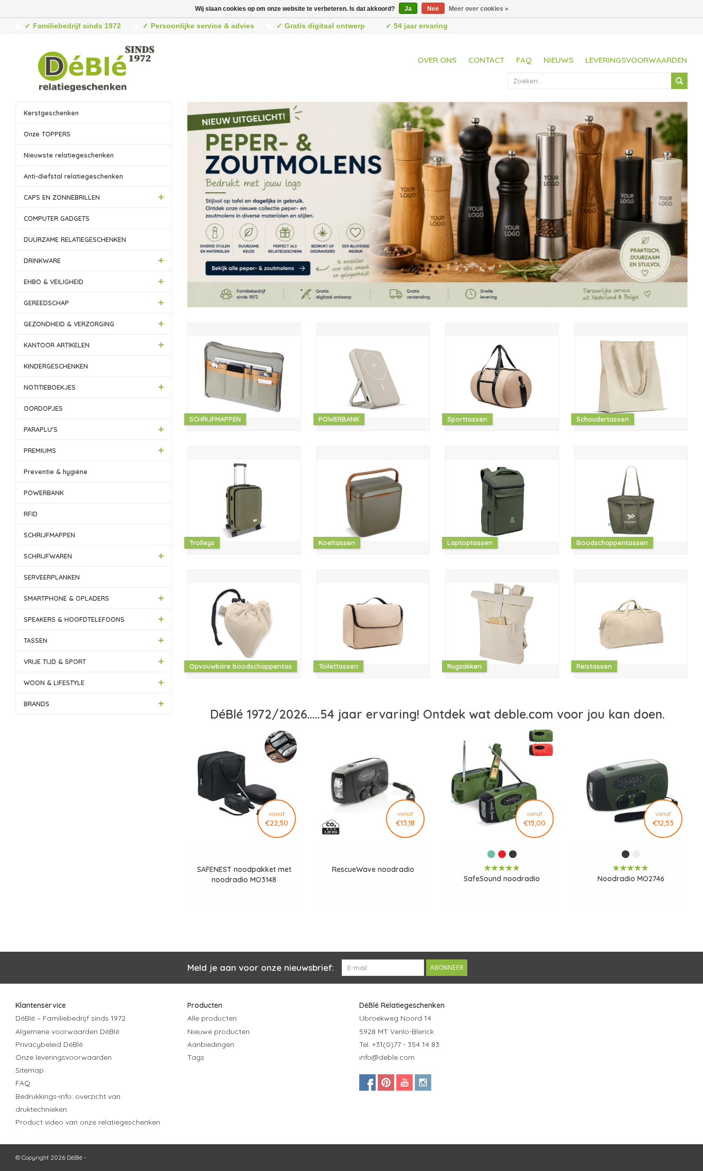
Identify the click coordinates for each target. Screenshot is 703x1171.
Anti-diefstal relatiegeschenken (73, 176)
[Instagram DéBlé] (423, 1082)
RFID (31, 514)
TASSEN (35, 640)
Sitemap (29, 1070)
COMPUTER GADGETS (57, 218)
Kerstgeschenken (51, 113)
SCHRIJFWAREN (48, 556)
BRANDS (36, 704)
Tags (195, 1057)
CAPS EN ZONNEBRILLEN (62, 197)
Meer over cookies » (478, 8)
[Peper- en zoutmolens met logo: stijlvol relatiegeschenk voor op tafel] (437, 204)
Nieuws (558, 60)
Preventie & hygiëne (55, 471)
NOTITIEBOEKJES (50, 387)
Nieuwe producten (218, 1031)
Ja (408, 8)
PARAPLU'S (41, 429)
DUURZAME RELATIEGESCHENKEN (75, 239)
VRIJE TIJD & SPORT (55, 661)
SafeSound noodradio (502, 878)
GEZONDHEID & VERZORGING (69, 324)
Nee (433, 8)
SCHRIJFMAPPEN (49, 535)
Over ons (436, 60)
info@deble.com (387, 1057)
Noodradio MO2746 (630, 878)
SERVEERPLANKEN (52, 577)
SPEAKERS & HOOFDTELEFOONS (74, 619)
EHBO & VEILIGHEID (53, 281)
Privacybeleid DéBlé (49, 1044)
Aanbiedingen (210, 1044)
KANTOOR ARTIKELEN (57, 345)
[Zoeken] (679, 81)
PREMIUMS (40, 450)
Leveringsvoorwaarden (636, 60)
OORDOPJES (43, 408)
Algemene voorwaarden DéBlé (67, 1031)
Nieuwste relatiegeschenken (69, 155)
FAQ (524, 60)
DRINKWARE (42, 260)
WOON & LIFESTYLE (54, 682)
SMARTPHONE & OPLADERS (66, 598)
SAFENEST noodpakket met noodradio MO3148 (244, 874)
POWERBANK (44, 492)
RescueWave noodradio (373, 869)
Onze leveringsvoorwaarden (63, 1057)
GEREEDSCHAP (46, 303)
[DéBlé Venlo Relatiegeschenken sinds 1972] (96, 67)
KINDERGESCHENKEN (56, 366)
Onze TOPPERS (47, 134)
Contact (486, 60)
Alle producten (212, 1018)
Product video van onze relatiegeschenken (87, 1122)
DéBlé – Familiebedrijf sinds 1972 (70, 1018)
